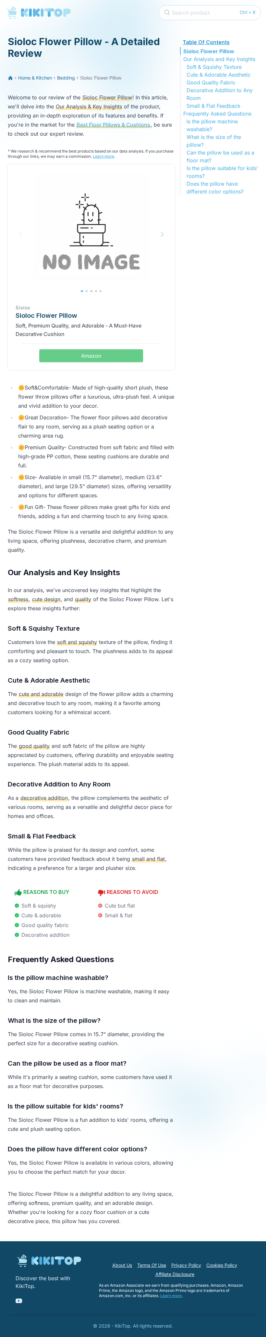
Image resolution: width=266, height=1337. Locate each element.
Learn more (103, 156)
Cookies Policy (221, 1265)
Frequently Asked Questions (217, 113)
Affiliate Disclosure (174, 1274)
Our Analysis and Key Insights (219, 59)
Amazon (91, 356)
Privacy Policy (186, 1265)
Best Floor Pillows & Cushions (113, 124)
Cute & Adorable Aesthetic (219, 74)
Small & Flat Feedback (213, 106)
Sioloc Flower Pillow (208, 51)
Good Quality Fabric (211, 82)
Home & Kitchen (35, 77)
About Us (122, 1265)
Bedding (66, 77)
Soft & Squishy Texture (214, 67)
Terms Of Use (151, 1265)
